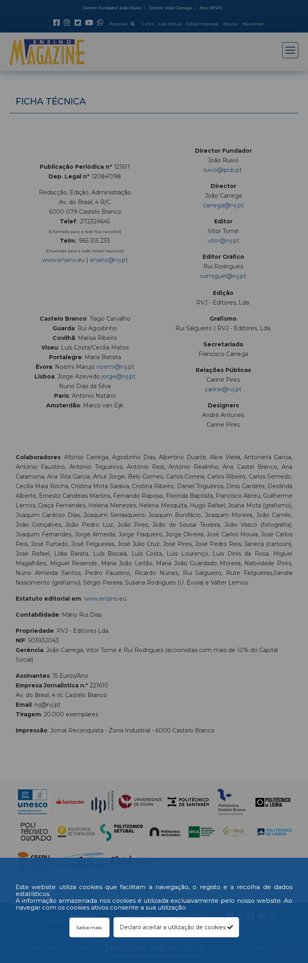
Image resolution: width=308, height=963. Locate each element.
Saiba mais (89, 927)
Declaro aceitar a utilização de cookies (173, 927)
